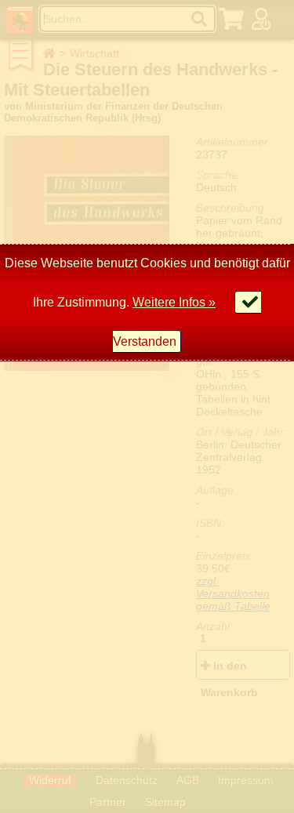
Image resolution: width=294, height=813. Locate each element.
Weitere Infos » (174, 302)
